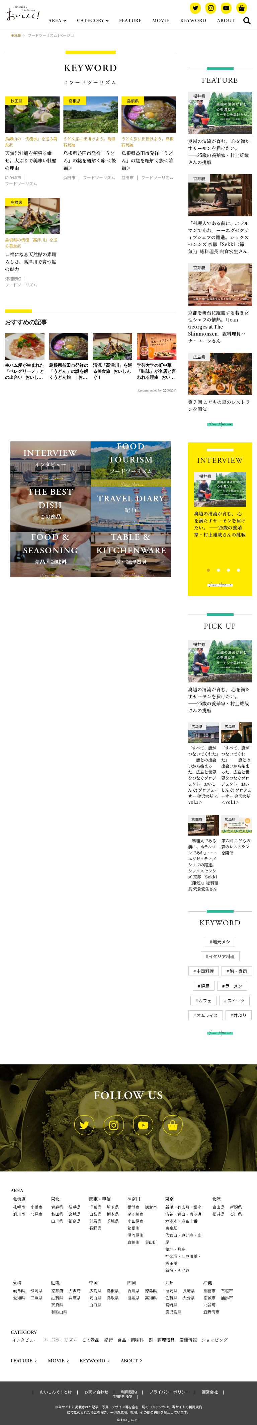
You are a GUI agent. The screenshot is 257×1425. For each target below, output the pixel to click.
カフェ (204, 1000)
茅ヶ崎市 (135, 1214)
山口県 (95, 1304)
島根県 (113, 1290)
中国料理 (205, 971)
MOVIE (160, 21)
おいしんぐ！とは (56, 1392)
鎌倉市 (151, 1207)
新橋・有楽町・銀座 (183, 1207)
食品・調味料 (130, 1340)
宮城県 (75, 1214)
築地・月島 (175, 1249)
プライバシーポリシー (169, 1392)
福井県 (218, 1214)
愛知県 (19, 1297)
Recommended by (150, 390)
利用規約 (129, 1392)
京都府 (57, 1290)
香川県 (133, 1290)
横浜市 (133, 1207)
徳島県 (151, 1290)
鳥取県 (113, 1297)
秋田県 (57, 1214)
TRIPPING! (122, 1397)
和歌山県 (59, 1311)
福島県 (75, 1221)
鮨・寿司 (238, 971)
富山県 (218, 1207)
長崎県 (189, 1290)
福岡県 (171, 1290)
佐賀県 (171, 1297)
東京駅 (171, 1228)
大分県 (189, 1297)
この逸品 (90, 1340)
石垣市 (227, 1290)
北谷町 (209, 1304)
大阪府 (75, 1290)
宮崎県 (171, 1304)
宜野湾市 (211, 1311)
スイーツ (236, 1000)
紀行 (108, 1340)
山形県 (57, 1221)
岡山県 (95, 1297)
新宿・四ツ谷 (177, 1270)
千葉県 (95, 1207)
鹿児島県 (173, 1311)
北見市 (36, 1214)
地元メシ (221, 941)
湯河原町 (135, 1235)
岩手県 (75, 1207)
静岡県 (36, 1290)
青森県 (57, 1207)
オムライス (207, 1015)
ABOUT (226, 21)
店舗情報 (188, 1340)
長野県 (95, 1228)
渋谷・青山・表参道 (183, 1214)
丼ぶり (240, 1015)
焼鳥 (205, 986)
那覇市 (209, 1290)
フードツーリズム (59, 1340)
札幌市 (19, 1207)
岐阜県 (19, 1290)
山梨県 (95, 1214)
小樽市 (36, 1207)
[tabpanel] (220, 517)
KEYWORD (193, 21)
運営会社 (210, 1392)
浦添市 (227, 1297)
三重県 (36, 1297)
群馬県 (95, 1221)
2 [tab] (212, 569)
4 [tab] (233, 569)
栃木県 (113, 1214)
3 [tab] (223, 569)
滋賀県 (57, 1297)
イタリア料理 (222, 956)
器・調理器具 (162, 1340)
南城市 (209, 1297)
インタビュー (25, 1340)
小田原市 (135, 1221)
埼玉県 (113, 1207)
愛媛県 (133, 1297)
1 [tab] (202, 569)
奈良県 (57, 1304)
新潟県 (236, 1207)
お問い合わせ (96, 1392)
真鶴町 (133, 1242)
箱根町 (133, 1228)
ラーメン (233, 986)
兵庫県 (75, 1297)
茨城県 (113, 1221)
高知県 (151, 1297)
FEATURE (130, 21)
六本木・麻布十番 (181, 1221)
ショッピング (214, 1340)
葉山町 (151, 1242)
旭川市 (19, 1214)
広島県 (95, 1290)
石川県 (236, 1214)
